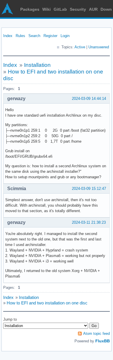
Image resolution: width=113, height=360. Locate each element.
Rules (20, 36)
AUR (93, 9)
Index (7, 36)
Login (65, 36)
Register (50, 36)
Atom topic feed (96, 333)
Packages (29, 9)
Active (79, 47)
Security (78, 9)
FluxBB (102, 341)
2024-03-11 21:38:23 (89, 222)
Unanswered (98, 47)
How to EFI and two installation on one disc (47, 302)
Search (34, 36)
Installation (37, 65)
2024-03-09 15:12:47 (89, 188)
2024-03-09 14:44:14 (89, 98)
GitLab (60, 9)
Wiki (46, 9)
